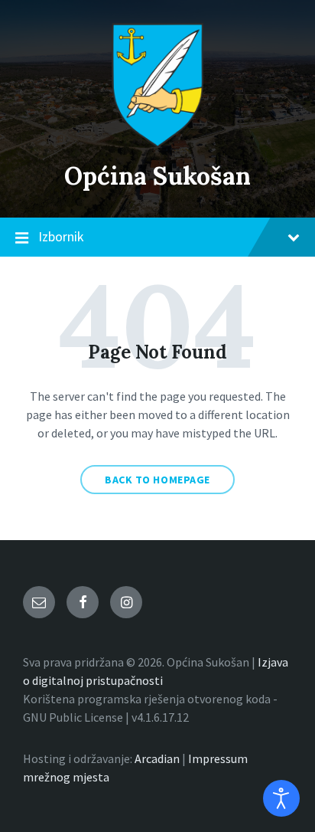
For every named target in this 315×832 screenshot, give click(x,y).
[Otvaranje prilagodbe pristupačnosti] (281, 798)
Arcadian (157, 758)
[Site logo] (157, 143)
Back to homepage (157, 479)
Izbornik (61, 236)
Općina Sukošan (157, 176)
